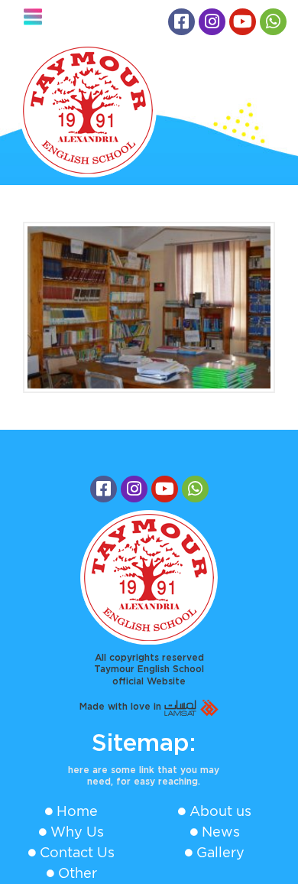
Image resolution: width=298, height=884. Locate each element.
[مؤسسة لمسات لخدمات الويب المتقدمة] (191, 706)
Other (77, 873)
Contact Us (77, 852)
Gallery (220, 852)
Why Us (77, 831)
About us (220, 811)
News (221, 831)
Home (77, 811)
